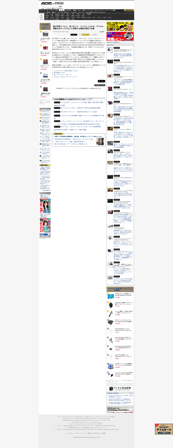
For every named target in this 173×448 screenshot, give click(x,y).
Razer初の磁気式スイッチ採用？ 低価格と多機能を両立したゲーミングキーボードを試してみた (123, 206)
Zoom (99, 17)
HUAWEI (73, 15)
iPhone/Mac (68, 10)
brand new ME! (94, 422)
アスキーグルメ (60, 12)
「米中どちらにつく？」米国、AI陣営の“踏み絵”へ (70, 141)
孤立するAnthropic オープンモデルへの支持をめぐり (71, 144)
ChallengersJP (102, 12)
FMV (47, 14)
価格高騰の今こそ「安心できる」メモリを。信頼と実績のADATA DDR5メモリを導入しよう (123, 232)
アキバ (91, 10)
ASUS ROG (57, 15)
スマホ (95, 10)
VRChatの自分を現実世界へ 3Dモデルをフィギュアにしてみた (74, 139)
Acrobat (52, 17)
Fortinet (88, 17)
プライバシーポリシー (81, 433)
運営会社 (90, 433)
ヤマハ (94, 17)
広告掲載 (103, 433)
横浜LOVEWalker (73, 429)
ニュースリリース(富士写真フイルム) (66, 70)
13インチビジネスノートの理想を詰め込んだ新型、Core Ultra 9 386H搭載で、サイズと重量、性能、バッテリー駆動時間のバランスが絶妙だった (123, 256)
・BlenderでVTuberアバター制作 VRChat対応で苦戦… (45, 187)
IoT (47, 10)
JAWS (47, 17)
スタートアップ (101, 10)
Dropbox (73, 17)
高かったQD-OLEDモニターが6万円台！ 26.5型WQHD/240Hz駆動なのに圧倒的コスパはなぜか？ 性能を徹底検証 (123, 109)
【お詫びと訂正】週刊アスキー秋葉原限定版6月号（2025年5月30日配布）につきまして (120, 403)
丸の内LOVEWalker (107, 429)
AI (44, 10)
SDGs (87, 12)
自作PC (84, 10)
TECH (56, 10)
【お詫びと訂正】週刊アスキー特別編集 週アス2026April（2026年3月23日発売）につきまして (120, 399)
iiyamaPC (57, 14)
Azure (62, 17)
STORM (107, 418)
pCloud (73, 19)
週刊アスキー (67, 12)
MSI (73, 14)
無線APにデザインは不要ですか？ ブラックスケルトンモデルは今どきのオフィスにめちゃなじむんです (124, 170)
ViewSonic (78, 15)
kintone (57, 17)
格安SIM (48, 12)
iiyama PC (82, 418)
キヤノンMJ (52, 19)
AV (88, 10)
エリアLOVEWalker (65, 429)
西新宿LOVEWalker (82, 429)
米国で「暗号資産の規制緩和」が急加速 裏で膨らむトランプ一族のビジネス (78, 136)
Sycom (62, 14)
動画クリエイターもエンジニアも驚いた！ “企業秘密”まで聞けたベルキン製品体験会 (123, 145)
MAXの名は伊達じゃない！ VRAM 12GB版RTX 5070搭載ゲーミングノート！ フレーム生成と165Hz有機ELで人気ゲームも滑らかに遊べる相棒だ (123, 95)
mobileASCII (91, 427)
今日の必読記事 (70, 427)
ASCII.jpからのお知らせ (113, 393)
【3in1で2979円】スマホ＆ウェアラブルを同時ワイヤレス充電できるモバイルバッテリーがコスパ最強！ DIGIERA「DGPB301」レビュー (123, 135)
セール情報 (112, 10)
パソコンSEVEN (67, 14)
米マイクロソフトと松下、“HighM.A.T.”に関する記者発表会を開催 (80, 108)
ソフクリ (109, 17)
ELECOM (47, 15)
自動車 (74, 10)
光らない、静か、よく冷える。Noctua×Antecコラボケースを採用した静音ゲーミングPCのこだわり (123, 156)
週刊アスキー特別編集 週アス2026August (45, 216)
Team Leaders (84, 425)
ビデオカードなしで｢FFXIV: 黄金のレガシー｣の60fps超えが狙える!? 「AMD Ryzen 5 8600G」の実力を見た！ (123, 281)
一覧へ (130, 393)
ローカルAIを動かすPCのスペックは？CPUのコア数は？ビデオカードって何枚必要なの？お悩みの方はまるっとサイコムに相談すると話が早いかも (123, 68)
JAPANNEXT (57, 19)
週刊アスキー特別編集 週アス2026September (45, 196)
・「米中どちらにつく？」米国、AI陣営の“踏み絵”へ (45, 178)
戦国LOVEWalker (115, 429)
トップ (41, 10)
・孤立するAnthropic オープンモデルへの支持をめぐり (45, 182)
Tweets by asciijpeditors (113, 42)
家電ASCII (54, 12)
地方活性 (90, 12)
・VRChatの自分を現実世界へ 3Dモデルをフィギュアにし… (45, 173)
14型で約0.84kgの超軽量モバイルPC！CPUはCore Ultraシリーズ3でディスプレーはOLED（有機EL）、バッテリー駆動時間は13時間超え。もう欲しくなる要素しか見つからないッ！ (123, 218)
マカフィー (47, 19)
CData (78, 17)
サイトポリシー (70, 433)
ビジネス (51, 10)
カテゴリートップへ (99, 85)
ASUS (78, 14)
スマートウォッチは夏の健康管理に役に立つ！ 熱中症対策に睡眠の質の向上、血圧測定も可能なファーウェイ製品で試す (123, 82)
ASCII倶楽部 (129, 10)
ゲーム (107, 10)
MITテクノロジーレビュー (100, 427)
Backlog (83, 17)
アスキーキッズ (42, 12)
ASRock (67, 15)
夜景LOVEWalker (90, 429)
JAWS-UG (69, 420)
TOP (59, 416)
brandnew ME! (68, 19)
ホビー (79, 10)
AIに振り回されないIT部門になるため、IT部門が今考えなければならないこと (123, 195)
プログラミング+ (81, 12)
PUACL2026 (95, 12)
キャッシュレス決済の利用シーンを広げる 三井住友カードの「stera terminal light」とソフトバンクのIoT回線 (123, 271)
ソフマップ (62, 19)
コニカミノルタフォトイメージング (65, 77)
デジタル (58, 3)
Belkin (83, 15)
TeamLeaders (74, 12)
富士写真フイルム (59, 72)
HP (83, 14)
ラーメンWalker (57, 429)
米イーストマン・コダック (62, 74)
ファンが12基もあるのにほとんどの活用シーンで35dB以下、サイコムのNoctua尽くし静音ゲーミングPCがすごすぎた (123, 183)
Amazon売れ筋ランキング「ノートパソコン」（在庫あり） (44, 26)
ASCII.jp (46, 3)
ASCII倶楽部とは (47, 190)
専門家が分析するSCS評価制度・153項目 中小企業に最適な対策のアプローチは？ (123, 55)
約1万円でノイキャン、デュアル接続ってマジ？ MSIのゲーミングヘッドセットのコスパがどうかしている (123, 244)
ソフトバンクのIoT (104, 17)
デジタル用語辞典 (84, 427)
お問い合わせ (96, 433)
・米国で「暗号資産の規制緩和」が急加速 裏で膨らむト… (45, 168)
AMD (52, 15)
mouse (52, 14)
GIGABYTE (62, 15)
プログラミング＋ (91, 425)
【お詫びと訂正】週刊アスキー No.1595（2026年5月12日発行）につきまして (120, 396)
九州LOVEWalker (98, 429)
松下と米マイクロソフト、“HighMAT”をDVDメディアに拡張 (78, 112)
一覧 (79, 34)
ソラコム (68, 17)
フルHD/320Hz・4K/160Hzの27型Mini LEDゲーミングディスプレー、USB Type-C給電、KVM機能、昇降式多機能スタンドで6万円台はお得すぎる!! (123, 121)
